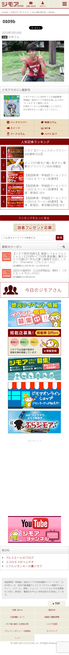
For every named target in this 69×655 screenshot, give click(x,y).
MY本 (51, 128)
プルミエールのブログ (19, 557)
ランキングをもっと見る (33, 218)
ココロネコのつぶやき (19, 562)
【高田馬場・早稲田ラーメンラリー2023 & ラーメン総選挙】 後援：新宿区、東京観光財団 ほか (45, 201)
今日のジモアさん (20, 12)
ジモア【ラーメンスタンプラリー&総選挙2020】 (45, 152)
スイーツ (17, 128)
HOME (5, 12)
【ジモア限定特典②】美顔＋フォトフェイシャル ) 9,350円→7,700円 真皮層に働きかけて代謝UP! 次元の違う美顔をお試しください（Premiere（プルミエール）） (40, 257)
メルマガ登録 (52, 623)
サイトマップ (52, 630)
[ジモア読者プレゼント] (34, 232)
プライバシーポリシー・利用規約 (17, 630)
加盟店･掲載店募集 (51, 616)
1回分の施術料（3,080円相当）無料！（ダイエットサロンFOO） (40, 271)
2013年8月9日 (38, 12)
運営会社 (51, 609)
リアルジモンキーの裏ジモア (23, 566)
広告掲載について (17, 616)
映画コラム (51, 122)
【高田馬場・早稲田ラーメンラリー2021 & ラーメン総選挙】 (45, 177)
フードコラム (17, 134)
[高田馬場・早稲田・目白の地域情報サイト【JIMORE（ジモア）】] (12, 7)
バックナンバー (17, 122)
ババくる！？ (51, 134)
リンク (17, 638)
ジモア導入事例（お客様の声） (17, 623)
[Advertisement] (34, 477)
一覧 (62, 246)
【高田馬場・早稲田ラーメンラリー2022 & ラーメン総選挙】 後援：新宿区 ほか (45, 189)
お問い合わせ (17, 609)
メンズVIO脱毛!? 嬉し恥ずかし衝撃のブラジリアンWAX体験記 (45, 164)
